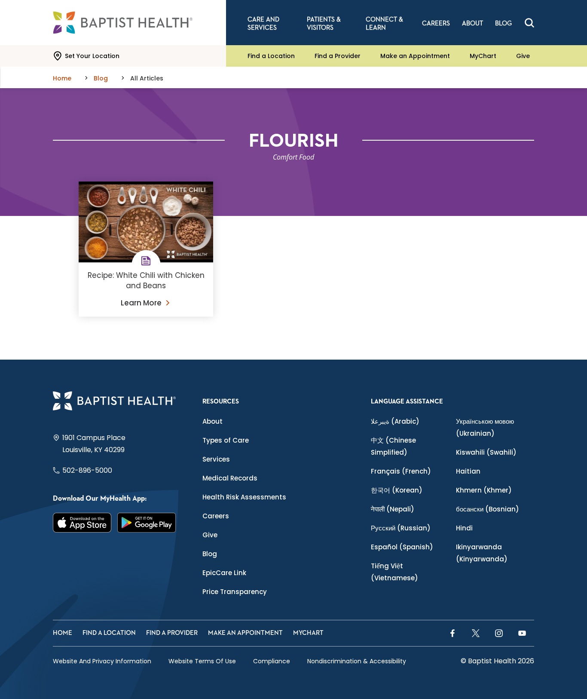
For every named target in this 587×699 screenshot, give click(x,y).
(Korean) (396, 490)
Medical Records (229, 478)
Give (523, 56)
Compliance (271, 661)
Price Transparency (234, 591)
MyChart (483, 56)
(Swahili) (486, 452)
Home (62, 633)
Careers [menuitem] (436, 23)
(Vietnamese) (394, 571)
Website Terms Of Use (202, 661)
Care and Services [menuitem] (263, 23)
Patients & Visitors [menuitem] (324, 23)
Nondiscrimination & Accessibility (356, 661)
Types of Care (225, 440)
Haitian (468, 471)
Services (216, 459)
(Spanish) (402, 546)
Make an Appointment (415, 56)
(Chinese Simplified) (393, 446)
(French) (401, 471)
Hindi (464, 528)
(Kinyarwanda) (482, 553)
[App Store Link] (82, 523)
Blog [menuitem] (503, 23)
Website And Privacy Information (102, 661)
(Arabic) (395, 421)
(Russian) (401, 528)
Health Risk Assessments (244, 497)
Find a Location (271, 56)
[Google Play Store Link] (146, 523)
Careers (215, 515)
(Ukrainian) (485, 427)
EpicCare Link (224, 572)
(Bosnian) (487, 509)
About (212, 421)
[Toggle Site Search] (529, 23)
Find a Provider (338, 56)
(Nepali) (392, 509)
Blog (209, 553)
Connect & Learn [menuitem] (384, 23)
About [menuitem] (472, 23)
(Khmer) (484, 490)
